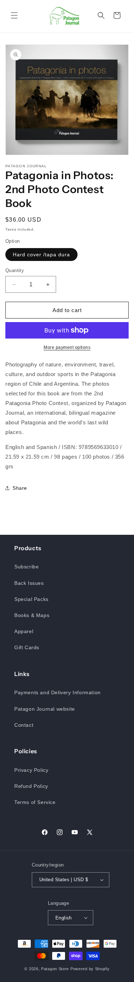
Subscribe (26, 566)
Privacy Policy (31, 770)
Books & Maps (31, 615)
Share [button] (20, 488)
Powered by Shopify (90, 969)
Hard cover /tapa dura (41, 254)
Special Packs (31, 599)
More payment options (67, 347)
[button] (14, 15)
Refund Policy (31, 786)
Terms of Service (35, 802)
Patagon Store (55, 969)
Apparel (23, 631)
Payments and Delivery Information (57, 692)
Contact (23, 725)
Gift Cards (26, 647)
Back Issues (29, 583)
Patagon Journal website (44, 709)
